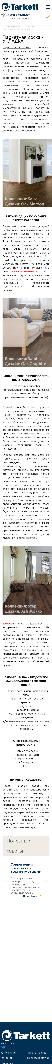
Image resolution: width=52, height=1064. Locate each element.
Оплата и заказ (36, 1052)
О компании (9, 1052)
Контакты (7, 1057)
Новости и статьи (38, 1057)
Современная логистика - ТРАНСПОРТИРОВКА (26, 868)
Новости (31, 27)
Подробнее (30, 896)
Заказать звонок (19, 18)
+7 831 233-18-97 (18, 15)
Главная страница (12, 27)
